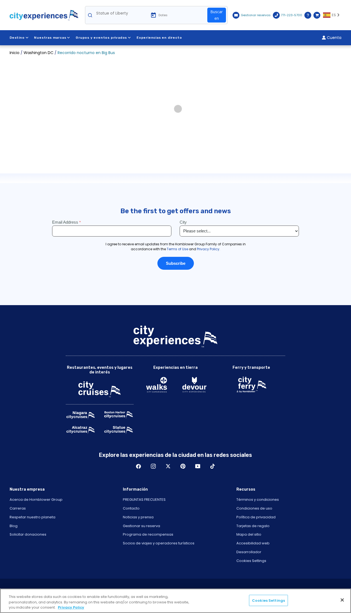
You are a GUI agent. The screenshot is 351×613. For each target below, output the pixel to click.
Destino (17, 38)
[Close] (342, 600)
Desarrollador (248, 552)
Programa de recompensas (148, 534)
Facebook (138, 466)
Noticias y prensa (138, 517)
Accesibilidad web (253, 543)
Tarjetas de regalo (253, 525)
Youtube (197, 466)
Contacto (131, 508)
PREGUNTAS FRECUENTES (144, 499)
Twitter (168, 466)
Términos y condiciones (257, 499)
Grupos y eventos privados (101, 38)
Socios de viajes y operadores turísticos (158, 543)
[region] (175, 601)
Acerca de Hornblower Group (36, 499)
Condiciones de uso (254, 508)
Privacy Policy (71, 607)
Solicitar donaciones (28, 534)
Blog (14, 525)
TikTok (212, 466)
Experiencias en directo (159, 38)
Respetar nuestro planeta (32, 517)
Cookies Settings (251, 560)
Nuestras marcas (50, 38)
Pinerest (182, 466)
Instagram (153, 466)
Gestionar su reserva (141, 525)
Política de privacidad (256, 517)
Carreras (18, 508)
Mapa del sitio (248, 534)
